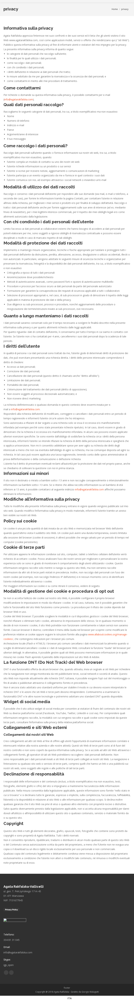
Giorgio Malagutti (90, 991)
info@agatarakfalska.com (18, 99)
